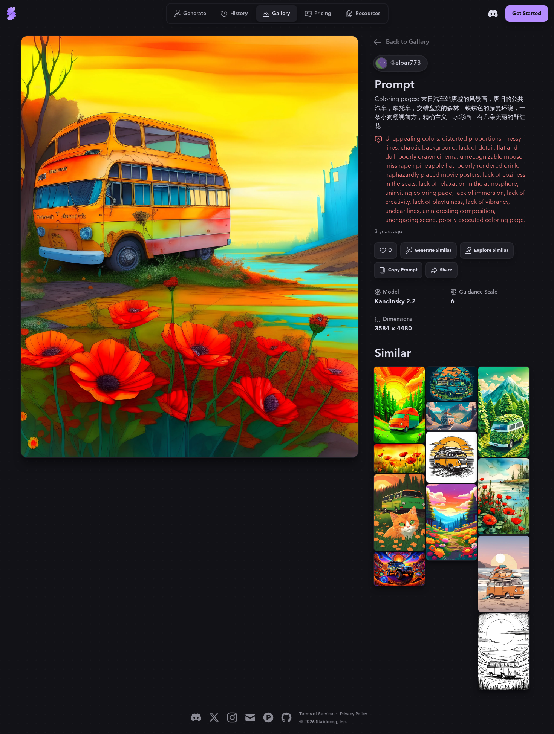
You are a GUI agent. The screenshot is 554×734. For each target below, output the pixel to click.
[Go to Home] (11, 13)
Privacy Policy (353, 713)
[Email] (250, 717)
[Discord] (493, 13)
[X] (214, 717)
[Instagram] (232, 717)
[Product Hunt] (268, 717)
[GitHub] (286, 717)
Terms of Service (316, 713)
